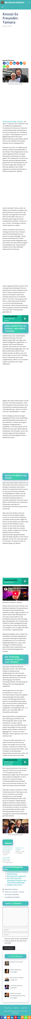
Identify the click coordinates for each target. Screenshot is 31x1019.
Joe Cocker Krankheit (12, 894)
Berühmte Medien (14, 2)
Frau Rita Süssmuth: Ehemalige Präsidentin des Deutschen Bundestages (16, 880)
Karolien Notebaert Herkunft (17, 872)
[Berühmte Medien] (2, 2)
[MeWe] (21, 63)
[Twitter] (7, 63)
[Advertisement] (15, 43)
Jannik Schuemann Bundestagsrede (8, 848)
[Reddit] (10, 63)
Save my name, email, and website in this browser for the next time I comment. (16, 941)
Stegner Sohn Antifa (14, 885)
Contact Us (24, 1008)
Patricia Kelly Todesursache (7, 858)
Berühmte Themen (11, 889)
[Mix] (24, 63)
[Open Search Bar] (28, 2)
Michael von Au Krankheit (20, 848)
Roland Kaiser (12, 874)
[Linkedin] (14, 63)
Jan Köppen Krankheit (12, 897)
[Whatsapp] (4, 66)
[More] (7, 66)
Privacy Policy (8, 1008)
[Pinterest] (17, 63)
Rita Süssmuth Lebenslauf (16, 876)
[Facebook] (4, 63)
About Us (16, 1008)
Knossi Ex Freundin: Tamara (13, 122)
